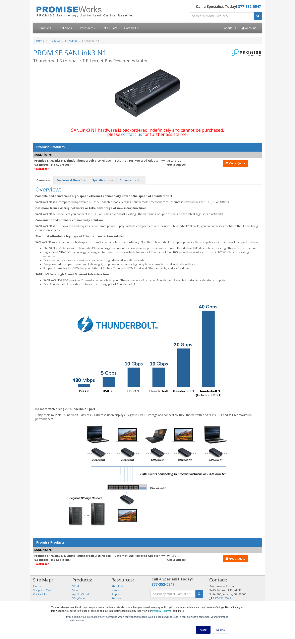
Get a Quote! (110, 28)
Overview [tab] (43, 180)
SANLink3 (71, 41)
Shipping (116, 594)
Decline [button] (220, 629)
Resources (87, 28)
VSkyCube (78, 598)
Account (250, 28)
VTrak (76, 586)
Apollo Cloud (80, 594)
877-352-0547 (249, 6)
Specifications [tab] (102, 180)
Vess (75, 590)
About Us (230, 28)
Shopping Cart (42, 590)
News (115, 590)
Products (45, 28)
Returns (116, 598)
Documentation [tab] (131, 180)
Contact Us (131, 28)
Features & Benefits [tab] (71, 180)
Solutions (66, 28)
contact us (131, 134)
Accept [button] (203, 629)
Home (40, 41)
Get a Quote (236, 163)
